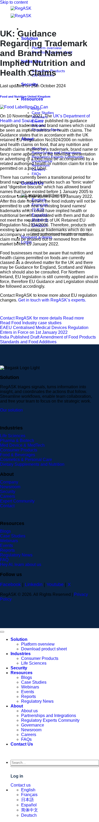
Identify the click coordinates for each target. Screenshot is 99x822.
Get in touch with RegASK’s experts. (52, 300)
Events (27, 691)
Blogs (26, 677)
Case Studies (43, 113)
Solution (19, 639)
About (17, 706)
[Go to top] (2, 632)
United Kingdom (38, 96)
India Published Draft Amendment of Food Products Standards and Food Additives (48, 339)
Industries (21, 653)
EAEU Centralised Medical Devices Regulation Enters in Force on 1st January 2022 (44, 330)
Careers (28, 734)
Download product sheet (44, 649)
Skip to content (14, 2)
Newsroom (31, 730)
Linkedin (34, 584)
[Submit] (55, 766)
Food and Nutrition (13, 96)
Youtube (55, 584)
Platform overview (38, 644)
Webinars (30, 687)
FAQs (36, 174)
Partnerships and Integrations (48, 715)
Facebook (10, 584)
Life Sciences (33, 663)
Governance (32, 725)
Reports (28, 696)
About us (29, 711)
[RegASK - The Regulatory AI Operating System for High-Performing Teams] (29, 12)
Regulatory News (37, 701)
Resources (32, 99)
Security (19, 668)
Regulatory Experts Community (50, 720)
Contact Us (22, 744)
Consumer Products (39, 658)
